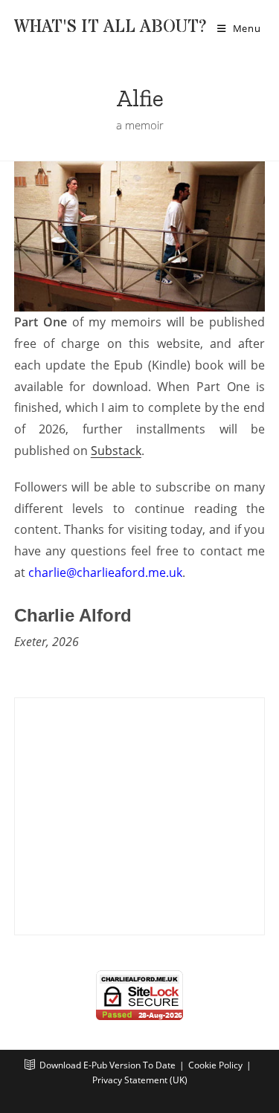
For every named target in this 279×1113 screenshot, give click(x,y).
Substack (116, 450)
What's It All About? (110, 27)
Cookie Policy (215, 1065)
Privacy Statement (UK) (139, 1080)
